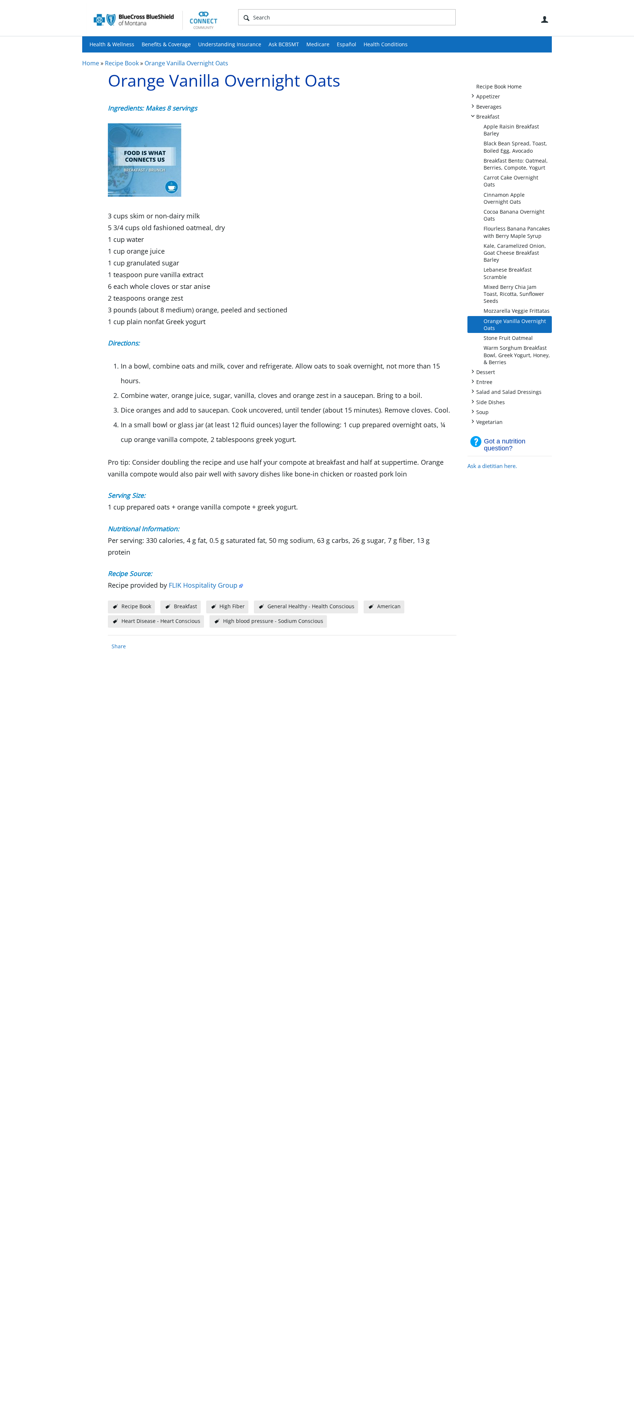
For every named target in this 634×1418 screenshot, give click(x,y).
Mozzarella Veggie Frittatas (517, 310)
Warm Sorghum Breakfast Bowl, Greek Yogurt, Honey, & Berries (517, 354)
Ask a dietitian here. (492, 465)
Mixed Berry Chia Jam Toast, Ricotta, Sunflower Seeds (514, 293)
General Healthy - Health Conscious (310, 606)
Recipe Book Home (499, 86)
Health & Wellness (112, 44)
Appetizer (488, 96)
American (389, 606)
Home (90, 63)
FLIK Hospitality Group (203, 585)
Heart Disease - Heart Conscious (160, 620)
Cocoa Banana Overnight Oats (514, 215)
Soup (482, 412)
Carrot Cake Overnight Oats (511, 181)
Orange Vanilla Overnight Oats (186, 63)
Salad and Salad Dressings (509, 391)
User (544, 19)
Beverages (489, 106)
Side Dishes (490, 402)
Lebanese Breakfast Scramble (508, 273)
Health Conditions (386, 44)
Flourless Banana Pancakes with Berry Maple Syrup (517, 232)
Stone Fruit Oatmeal (508, 337)
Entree (484, 381)
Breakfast (487, 116)
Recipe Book (122, 63)
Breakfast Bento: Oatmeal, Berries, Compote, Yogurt (516, 164)
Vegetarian (489, 421)
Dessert (485, 372)
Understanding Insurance (229, 44)
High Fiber (232, 606)
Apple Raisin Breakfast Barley (511, 130)
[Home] (155, 20)
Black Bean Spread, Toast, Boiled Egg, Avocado (515, 147)
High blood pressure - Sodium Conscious (273, 620)
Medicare (317, 44)
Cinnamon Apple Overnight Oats (504, 198)
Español (346, 44)
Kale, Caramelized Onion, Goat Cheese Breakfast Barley (515, 252)
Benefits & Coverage (166, 44)
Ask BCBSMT (284, 44)
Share (119, 646)
